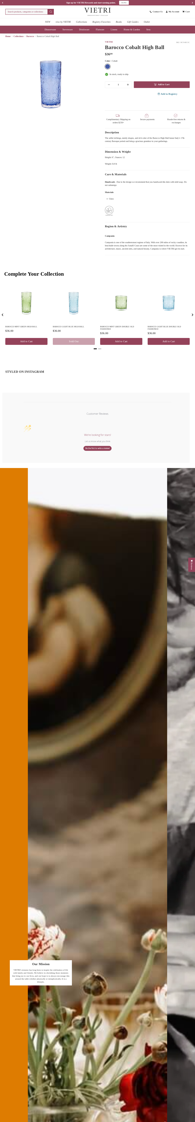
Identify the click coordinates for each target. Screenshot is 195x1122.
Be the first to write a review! (97, 448)
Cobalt (107, 66)
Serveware (67, 29)
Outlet (147, 22)
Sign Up (125, 2)
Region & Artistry (116, 226)
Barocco (30, 36)
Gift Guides (132, 22)
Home (8, 36)
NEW (47, 22)
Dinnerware (50, 29)
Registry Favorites (101, 22)
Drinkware (84, 29)
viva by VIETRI (63, 22)
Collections (81, 22)
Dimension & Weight (118, 151)
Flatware (100, 29)
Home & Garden (132, 29)
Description (112, 132)
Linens (114, 29)
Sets (148, 29)
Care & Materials (115, 174)
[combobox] (29, 12)
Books (119, 22)
